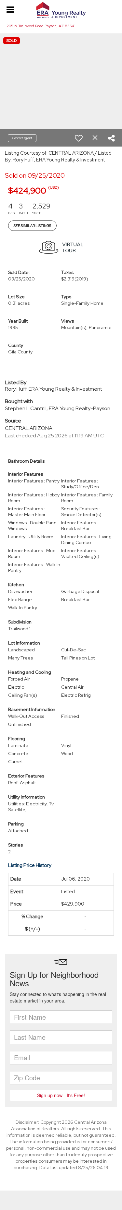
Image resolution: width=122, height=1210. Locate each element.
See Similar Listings (32, 225)
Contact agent (22, 138)
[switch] (79, 138)
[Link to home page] (61, 10)
